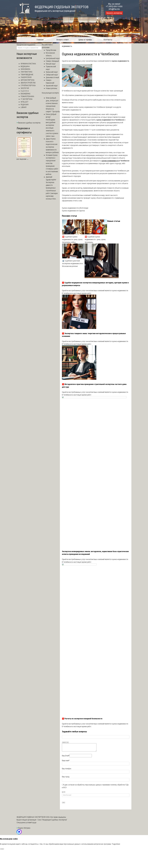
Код (67, 742)
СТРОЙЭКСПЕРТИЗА (28, 85)
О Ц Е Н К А (25, 91)
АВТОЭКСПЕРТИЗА (27, 80)
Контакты (108, 39)
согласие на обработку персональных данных (84, 785)
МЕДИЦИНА (25, 66)
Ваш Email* (65, 756)
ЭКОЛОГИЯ (25, 88)
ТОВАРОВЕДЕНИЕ (27, 74)
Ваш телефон (66, 769)
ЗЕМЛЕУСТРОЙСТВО (28, 83)
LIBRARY (24, 107)
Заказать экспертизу (114, 13)
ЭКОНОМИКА (25, 69)
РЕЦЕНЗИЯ (24, 104)
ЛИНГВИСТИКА (26, 72)
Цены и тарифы (85, 39)
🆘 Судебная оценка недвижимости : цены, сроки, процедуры (95, 239)
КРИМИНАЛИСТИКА (28, 64)
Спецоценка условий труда (26, 822)
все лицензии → (22, 159)
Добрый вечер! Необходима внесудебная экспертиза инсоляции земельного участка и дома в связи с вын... (52, 125)
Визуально (64, 742)
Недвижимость (67, 46)
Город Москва (51, 50)
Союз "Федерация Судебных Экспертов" (52, 820)
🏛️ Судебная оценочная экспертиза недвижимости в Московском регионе (72, 263)
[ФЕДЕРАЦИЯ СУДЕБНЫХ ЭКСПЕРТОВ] (23, 14)
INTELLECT (24, 102)
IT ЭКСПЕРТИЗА (26, 99)
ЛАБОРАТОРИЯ (26, 77)
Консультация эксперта (50, 93)
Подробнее (116, 844)
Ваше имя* (65, 760)
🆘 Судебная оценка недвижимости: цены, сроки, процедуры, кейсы (72, 239)
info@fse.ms (114, 9)
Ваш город (65, 777)
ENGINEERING (25, 94)
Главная (40, 39)
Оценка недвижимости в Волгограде (75, 208)
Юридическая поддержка (26, 45)
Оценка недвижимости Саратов (73, 211)
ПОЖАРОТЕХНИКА (27, 96)
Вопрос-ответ (63, 39)
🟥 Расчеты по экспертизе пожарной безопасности (82, 719)
